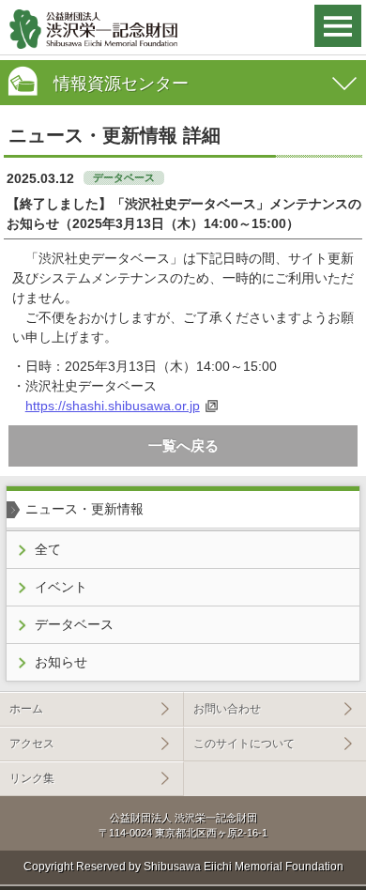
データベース (74, 624)
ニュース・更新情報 (84, 508)
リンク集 (31, 778)
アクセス (31, 743)
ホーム (26, 708)
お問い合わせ (227, 708)
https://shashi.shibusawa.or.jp (112, 405)
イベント (61, 586)
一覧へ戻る (183, 445)
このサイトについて (244, 743)
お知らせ (61, 661)
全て (48, 549)
